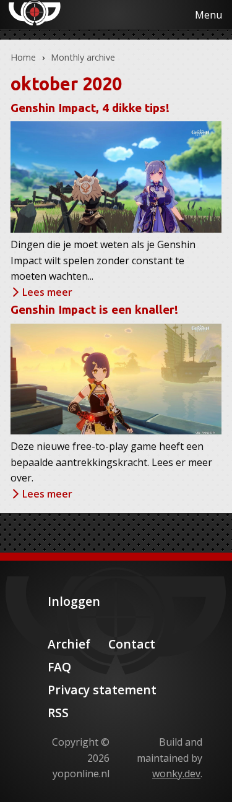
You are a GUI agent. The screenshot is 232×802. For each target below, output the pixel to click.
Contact (131, 644)
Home (23, 57)
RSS (58, 712)
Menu (208, 15)
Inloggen (74, 601)
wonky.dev (176, 773)
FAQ (59, 666)
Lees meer (47, 292)
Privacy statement (102, 689)
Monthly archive (83, 57)
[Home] (24, 13)
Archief (69, 644)
